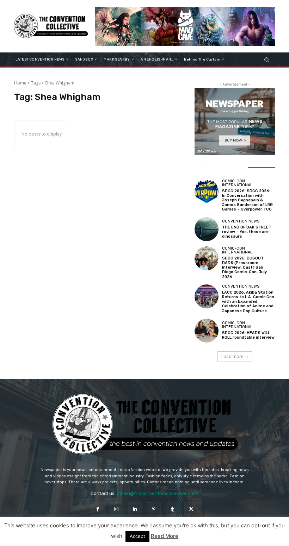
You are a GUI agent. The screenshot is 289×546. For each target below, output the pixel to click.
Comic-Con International (237, 183)
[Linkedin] (135, 509)
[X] (191, 509)
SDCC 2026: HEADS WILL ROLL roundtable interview (248, 335)
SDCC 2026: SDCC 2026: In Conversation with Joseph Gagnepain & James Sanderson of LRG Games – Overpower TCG (247, 200)
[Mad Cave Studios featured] (185, 26)
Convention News (240, 221)
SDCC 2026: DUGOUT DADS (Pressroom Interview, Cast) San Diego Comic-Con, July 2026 (244, 267)
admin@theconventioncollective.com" (158, 493)
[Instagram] (116, 509)
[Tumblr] (172, 509)
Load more (232, 356)
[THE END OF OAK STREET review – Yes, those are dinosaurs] (207, 229)
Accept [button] (137, 536)
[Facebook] (97, 509)
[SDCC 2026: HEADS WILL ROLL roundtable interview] (207, 331)
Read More (164, 536)
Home (20, 83)
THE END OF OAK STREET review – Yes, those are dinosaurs (246, 232)
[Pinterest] (154, 509)
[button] (266, 59)
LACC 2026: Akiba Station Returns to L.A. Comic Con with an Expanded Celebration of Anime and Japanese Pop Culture (248, 301)
